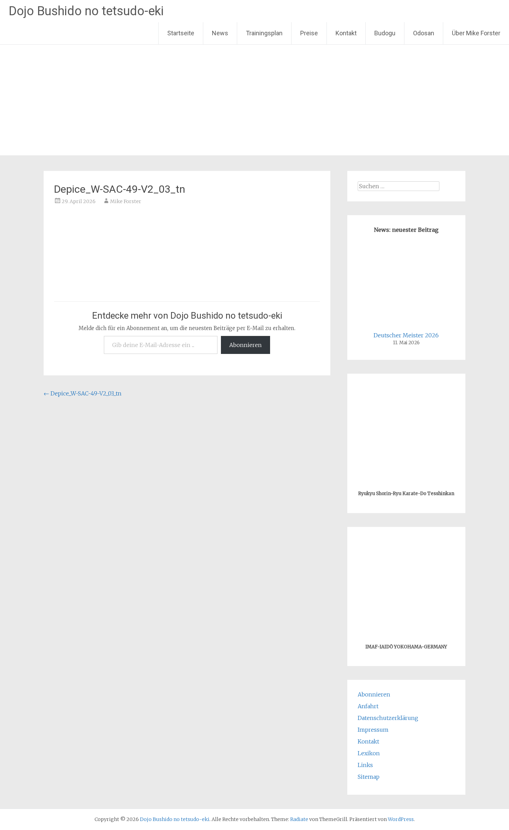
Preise (309, 33)
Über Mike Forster (476, 33)
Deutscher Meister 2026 (406, 335)
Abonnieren (245, 344)
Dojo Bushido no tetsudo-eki (86, 11)
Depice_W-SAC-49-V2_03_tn (83, 393)
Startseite (180, 33)
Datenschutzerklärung (388, 717)
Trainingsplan (264, 33)
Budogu (384, 33)
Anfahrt (368, 706)
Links (365, 764)
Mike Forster (125, 201)
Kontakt (346, 33)
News (220, 33)
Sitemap (368, 776)
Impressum (373, 729)
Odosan (423, 33)
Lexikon (369, 753)
